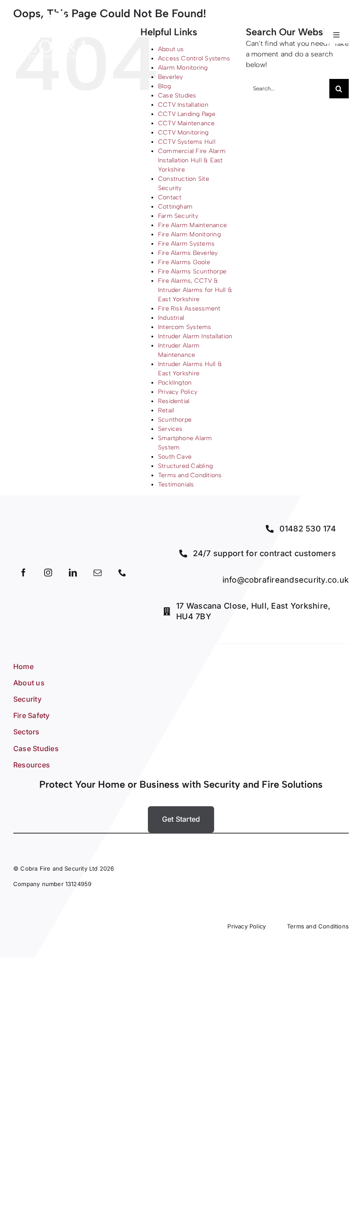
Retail (166, 410)
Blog (164, 86)
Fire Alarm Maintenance (192, 225)
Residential (174, 401)
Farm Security (178, 216)
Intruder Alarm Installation (195, 336)
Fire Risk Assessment (189, 308)
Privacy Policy (177, 392)
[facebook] (23, 572)
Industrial (171, 318)
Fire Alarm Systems (186, 243)
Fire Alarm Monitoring (189, 234)
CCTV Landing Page (186, 114)
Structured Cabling (185, 466)
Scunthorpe (175, 419)
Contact (170, 197)
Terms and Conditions (190, 475)
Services (170, 429)
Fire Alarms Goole (184, 262)
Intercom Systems (184, 327)
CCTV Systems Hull (186, 142)
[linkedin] (73, 572)
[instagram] (48, 572)
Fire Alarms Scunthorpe (192, 271)
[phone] (122, 572)
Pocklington (175, 382)
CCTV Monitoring (183, 132)
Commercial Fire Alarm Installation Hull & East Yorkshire (192, 160)
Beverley (170, 77)
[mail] (97, 572)
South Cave (175, 456)
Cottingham (175, 206)
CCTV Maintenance (186, 123)
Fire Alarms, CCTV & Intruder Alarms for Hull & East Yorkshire (195, 290)
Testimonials (176, 484)
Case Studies (177, 95)
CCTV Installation (183, 104)
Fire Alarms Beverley (188, 253)
